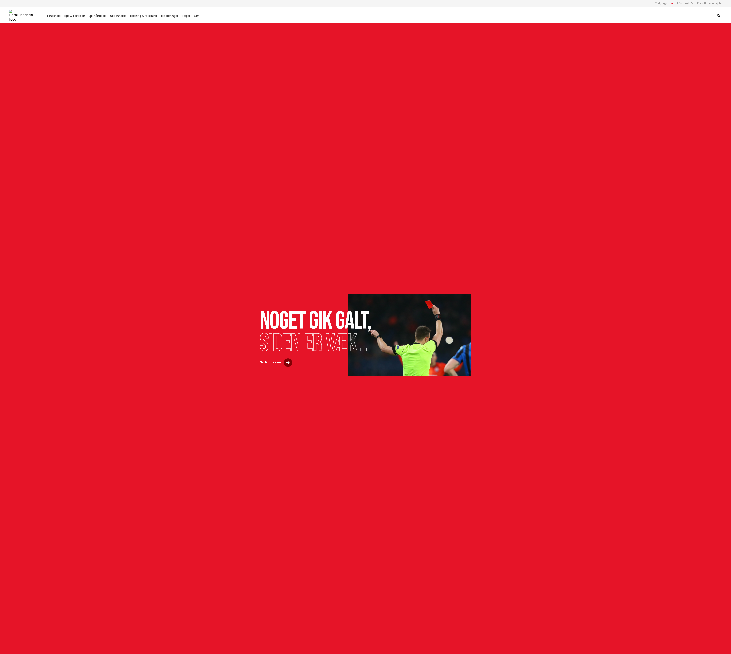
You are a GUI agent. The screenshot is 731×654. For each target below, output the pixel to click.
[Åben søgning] (719, 16)
